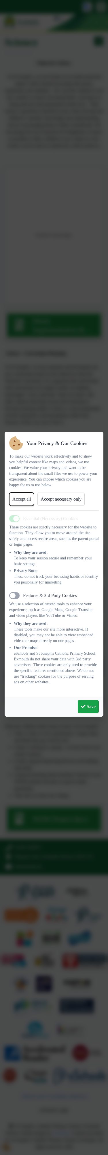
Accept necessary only (61, 499)
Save (91, 706)
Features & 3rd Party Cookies (50, 595)
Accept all (21, 499)
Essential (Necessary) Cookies (50, 518)
